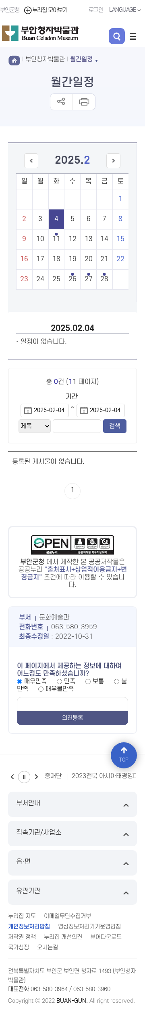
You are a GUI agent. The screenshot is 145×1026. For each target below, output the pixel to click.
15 (120, 239)
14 (104, 239)
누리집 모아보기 (49, 10)
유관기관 (28, 891)
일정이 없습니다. (44, 341)
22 (120, 259)
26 (72, 279)
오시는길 (47, 947)
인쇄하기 (83, 102)
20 (89, 259)
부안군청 (9, 10)
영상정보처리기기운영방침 (89, 926)
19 (72, 259)
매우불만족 (60, 689)
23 (24, 279)
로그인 (96, 10)
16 (24, 259)
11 (56, 239)
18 (56, 259)
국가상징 (18, 947)
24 (40, 279)
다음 (36, 777)
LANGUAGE (123, 9)
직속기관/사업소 (38, 832)
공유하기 (61, 102)
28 (104, 279)
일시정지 (24, 777)
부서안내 (28, 803)
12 (72, 239)
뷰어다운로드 (106, 937)
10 (40, 239)
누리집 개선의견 (63, 937)
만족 (69, 681)
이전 (12, 777)
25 (56, 279)
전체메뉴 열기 (133, 36)
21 (104, 259)
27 (89, 279)
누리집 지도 (22, 916)
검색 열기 (117, 36)
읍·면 (23, 861)
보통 (98, 681)
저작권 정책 (22, 937)
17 (40, 259)
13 (89, 239)
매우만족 (35, 681)
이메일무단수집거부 (67, 916)
